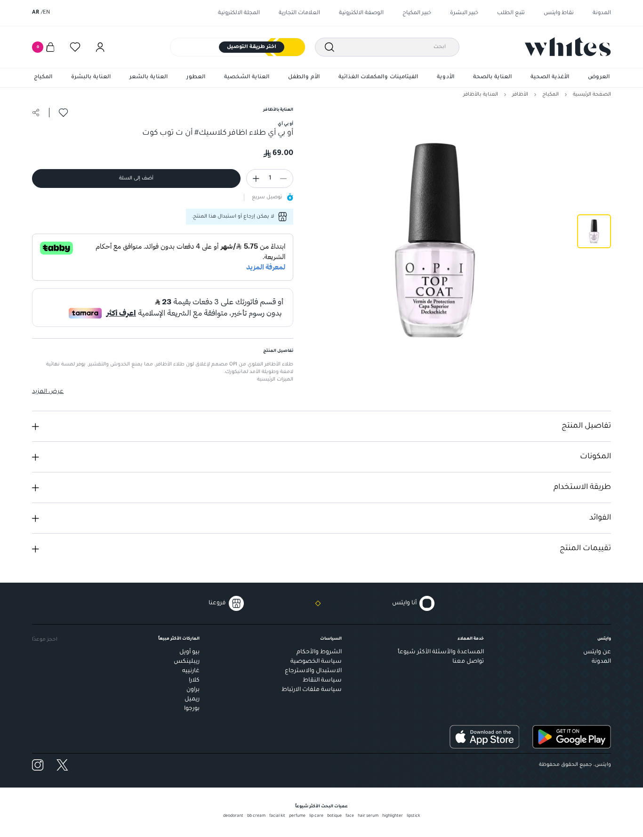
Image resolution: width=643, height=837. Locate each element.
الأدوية (445, 77)
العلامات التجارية (299, 13)
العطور (195, 77)
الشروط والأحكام (319, 652)
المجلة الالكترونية (239, 13)
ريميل (192, 699)
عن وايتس (597, 652)
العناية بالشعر (148, 77)
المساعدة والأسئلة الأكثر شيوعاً (441, 652)
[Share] (36, 112)
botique (334, 816)
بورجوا (192, 709)
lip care (316, 816)
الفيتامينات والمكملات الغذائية (378, 77)
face (350, 816)
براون (193, 690)
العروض (599, 77)
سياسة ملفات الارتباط (311, 690)
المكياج (43, 77)
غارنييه (191, 671)
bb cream (256, 816)
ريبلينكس (187, 661)
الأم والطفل (304, 77)
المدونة (602, 13)
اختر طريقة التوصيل (251, 47)
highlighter (392, 816)
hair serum (368, 816)
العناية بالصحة (492, 77)
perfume (297, 816)
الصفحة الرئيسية (592, 95)
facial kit (277, 816)
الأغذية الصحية (549, 77)
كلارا (194, 680)
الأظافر (520, 95)
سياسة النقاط (322, 680)
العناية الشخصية (246, 77)
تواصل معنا (468, 661)
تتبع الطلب (511, 13)
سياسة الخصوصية (316, 661)
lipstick (413, 816)
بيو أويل (189, 652)
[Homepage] (568, 46)
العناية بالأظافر (480, 95)
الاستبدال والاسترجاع (313, 671)
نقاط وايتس (559, 13)
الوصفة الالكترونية (361, 13)
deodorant (233, 816)
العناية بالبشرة (91, 77)
